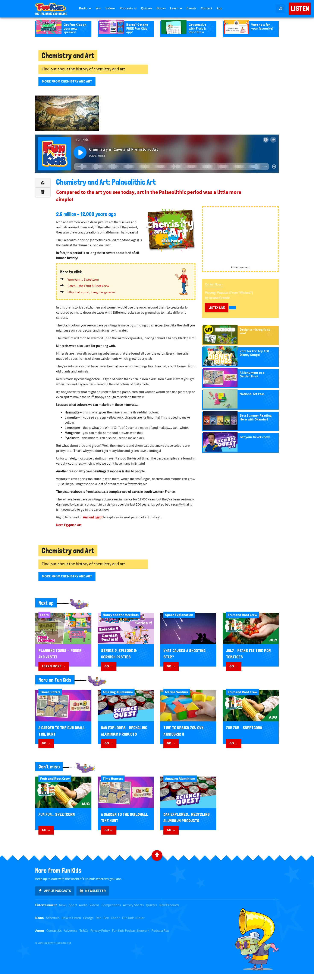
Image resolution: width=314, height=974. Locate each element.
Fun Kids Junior (133, 918)
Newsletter (95, 890)
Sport (73, 905)
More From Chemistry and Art (67, 81)
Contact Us (54, 931)
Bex (106, 918)
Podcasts (127, 8)
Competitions (111, 905)
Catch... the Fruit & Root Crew (88, 286)
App (219, 8)
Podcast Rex (160, 931)
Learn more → (54, 666)
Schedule (52, 918)
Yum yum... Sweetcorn (83, 279)
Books (161, 8)
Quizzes (146, 8)
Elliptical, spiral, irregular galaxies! (92, 292)
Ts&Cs (83, 931)
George (88, 918)
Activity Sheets (133, 905)
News (63, 905)
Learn (174, 8)
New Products (169, 905)
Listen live (216, 308)
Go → (108, 666)
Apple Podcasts (57, 890)
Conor (115, 918)
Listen (300, 8)
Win (98, 8)
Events (191, 8)
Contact (206, 8)
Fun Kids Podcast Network (130, 931)
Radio (83, 8)
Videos (110, 8)
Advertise (70, 931)
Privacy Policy (100, 931)
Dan (98, 918)
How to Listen (71, 918)
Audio (83, 905)
